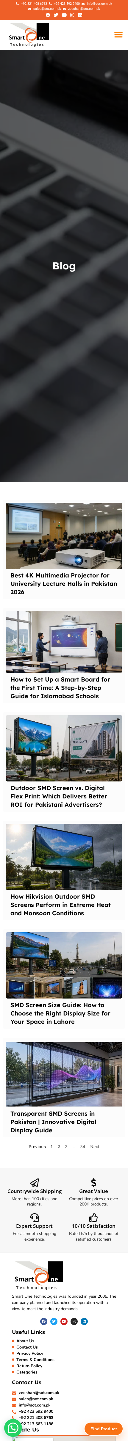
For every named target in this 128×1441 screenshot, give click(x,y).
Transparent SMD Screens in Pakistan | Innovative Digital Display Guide (53, 1122)
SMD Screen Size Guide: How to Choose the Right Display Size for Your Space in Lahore (60, 1013)
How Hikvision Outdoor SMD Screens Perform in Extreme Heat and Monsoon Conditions (60, 905)
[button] (118, 34)
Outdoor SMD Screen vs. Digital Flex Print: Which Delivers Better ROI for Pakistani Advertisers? (58, 796)
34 (82, 1146)
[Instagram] (72, 14)
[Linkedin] (80, 14)
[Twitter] (56, 14)
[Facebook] (47, 14)
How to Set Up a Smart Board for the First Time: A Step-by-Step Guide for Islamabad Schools (60, 688)
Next (94, 1146)
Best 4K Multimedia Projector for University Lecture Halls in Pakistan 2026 (63, 584)
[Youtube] (64, 14)
